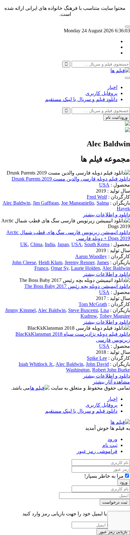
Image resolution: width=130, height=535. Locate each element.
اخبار (112, 87)
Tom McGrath (93, 304)
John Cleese (24, 262)
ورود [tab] (112, 439)
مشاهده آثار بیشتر (111, 382)
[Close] (127, 27)
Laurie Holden (85, 268)
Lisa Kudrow (94, 313)
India (50, 244)
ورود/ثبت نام (116, 117)
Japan (63, 244)
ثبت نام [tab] (109, 445)
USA (104, 185)
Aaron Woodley (91, 256)
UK (24, 244)
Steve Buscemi (83, 310)
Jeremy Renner (79, 262)
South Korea (96, 244)
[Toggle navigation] (127, 78)
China (36, 244)
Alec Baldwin (16, 203)
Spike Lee (97, 358)
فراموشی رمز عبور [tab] (97, 451)
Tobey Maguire (114, 316)
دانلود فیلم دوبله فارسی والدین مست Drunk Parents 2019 (71, 179)
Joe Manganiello (77, 203)
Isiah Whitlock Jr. (36, 364)
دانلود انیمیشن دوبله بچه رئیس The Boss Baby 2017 (77, 286)
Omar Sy (59, 268)
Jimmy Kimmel (20, 310)
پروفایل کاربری (101, 93)
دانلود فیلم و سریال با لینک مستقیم (81, 99)
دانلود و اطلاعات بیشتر (106, 214)
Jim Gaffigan (46, 203)
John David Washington (87, 367)
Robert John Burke (111, 370)
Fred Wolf (97, 197)
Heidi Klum (50, 262)
